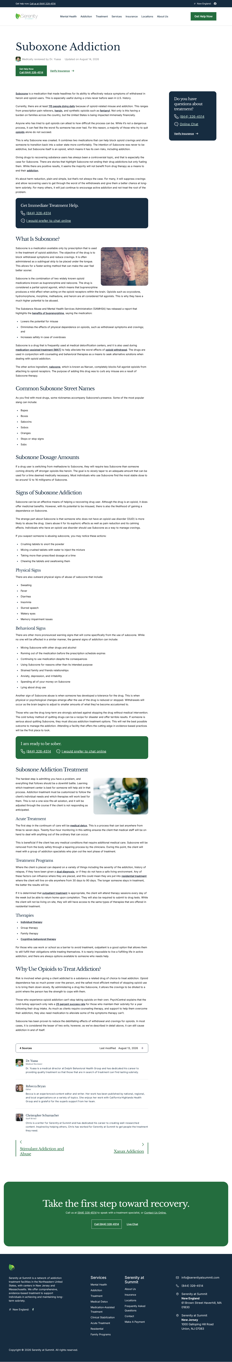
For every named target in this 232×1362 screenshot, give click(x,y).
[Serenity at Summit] (36, 1267)
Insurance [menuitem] (132, 16)
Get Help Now (203, 16)
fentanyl (105, 110)
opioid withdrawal (116, 349)
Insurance (130, 1294)
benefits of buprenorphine (48, 313)
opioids (20, 132)
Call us (43, 3)
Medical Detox (99, 1301)
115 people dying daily (62, 106)
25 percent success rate (70, 1004)
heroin (58, 110)
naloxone (54, 366)
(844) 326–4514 (192, 1285)
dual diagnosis (65, 871)
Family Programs (101, 1334)
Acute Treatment (100, 1323)
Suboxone (22, 93)
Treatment (96, 1295)
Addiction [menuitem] (86, 16)
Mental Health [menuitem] (68, 16)
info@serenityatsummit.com (200, 1277)
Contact (129, 1316)
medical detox (78, 825)
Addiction (96, 1290)
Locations (130, 1300)
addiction (32, 170)
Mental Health (99, 1284)
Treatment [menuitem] (102, 16)
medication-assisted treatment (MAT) (38, 349)
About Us (130, 1289)
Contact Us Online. (155, 1212)
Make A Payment (135, 1321)
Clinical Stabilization (103, 1317)
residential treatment (134, 876)
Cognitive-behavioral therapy (38, 939)
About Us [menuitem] (162, 16)
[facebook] (215, 3)
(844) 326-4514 (87, 1212)
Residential (97, 1328)
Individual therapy (31, 922)
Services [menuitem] (117, 16)
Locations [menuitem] (147, 16)
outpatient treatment (54, 893)
